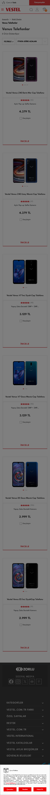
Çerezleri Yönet (10, 790)
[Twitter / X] (25, 681)
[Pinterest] (39, 681)
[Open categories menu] (3, 9)
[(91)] (25, 607)
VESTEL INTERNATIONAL (20, 736)
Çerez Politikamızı (11, 783)
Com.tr (11, 3)
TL (29, 111)
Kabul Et (40, 789)
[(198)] (25, 506)
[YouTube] (32, 681)
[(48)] (25, 303)
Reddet (25, 789)
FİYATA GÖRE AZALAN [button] (27, 41)
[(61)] (25, 202)
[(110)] (25, 404)
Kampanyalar (39, 2)
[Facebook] (11, 681)
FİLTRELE (7, 42)
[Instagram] (18, 681)
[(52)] (25, 101)
